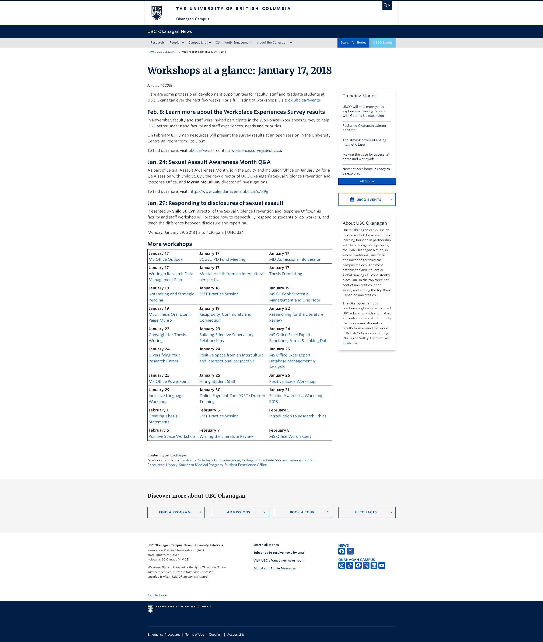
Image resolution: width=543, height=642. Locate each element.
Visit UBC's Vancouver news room (278, 560)
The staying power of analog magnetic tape (364, 142)
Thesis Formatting (285, 274)
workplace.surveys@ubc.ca (256, 150)
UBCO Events (382, 42)
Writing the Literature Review (226, 436)
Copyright (215, 634)
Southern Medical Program (201, 465)
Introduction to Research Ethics (297, 416)
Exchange (178, 455)
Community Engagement (233, 42)
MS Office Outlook (166, 259)
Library (171, 465)
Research (157, 42)
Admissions (238, 512)
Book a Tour (302, 512)
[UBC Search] (387, 5)
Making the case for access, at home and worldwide (366, 157)
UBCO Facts (366, 512)
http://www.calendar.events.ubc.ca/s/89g (229, 191)
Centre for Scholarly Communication (210, 460)
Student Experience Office (245, 465)
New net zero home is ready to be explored (366, 171)
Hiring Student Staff (217, 381)
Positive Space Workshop (292, 381)
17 (177, 51)
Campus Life (197, 42)
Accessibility (236, 634)
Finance (294, 460)
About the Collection (272, 42)
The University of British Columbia (156, 13)
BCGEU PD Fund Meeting (222, 259)
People (174, 42)
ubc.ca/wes (199, 150)
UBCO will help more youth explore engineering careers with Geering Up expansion (364, 111)
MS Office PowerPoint (169, 381)
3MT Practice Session (219, 294)
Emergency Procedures (164, 634)
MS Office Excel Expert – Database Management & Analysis (292, 361)
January (169, 51)
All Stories (367, 181)
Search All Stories (353, 42)
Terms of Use (194, 634)
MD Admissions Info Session (295, 259)
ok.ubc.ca (350, 343)
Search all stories (266, 544)
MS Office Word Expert (290, 436)
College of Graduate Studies (264, 460)
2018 (159, 51)
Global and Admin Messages (274, 568)
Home (150, 51)
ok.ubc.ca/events (304, 100)
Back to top (156, 595)
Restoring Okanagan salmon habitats (364, 128)
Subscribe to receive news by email (279, 552)
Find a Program (175, 512)
